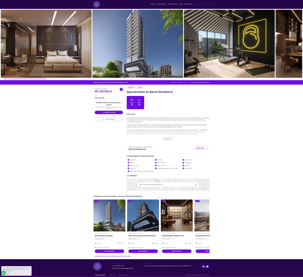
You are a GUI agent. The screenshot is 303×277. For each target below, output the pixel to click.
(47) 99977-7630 (119, 266)
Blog (181, 4)
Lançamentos (162, 4)
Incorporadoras (173, 4)
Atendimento (188, 4)
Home (173, 82)
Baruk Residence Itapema (104, 236)
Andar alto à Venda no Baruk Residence (142, 236)
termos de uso (8, 270)
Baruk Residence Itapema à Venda (208, 236)
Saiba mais (200, 148)
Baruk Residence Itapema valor (173, 236)
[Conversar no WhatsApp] (3, 273)
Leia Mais (167, 138)
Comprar (153, 4)
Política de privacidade (123, 275)
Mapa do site (112, 275)
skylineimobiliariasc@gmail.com (124, 268)
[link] (200, 82)
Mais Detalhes (109, 251)
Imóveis (180, 82)
